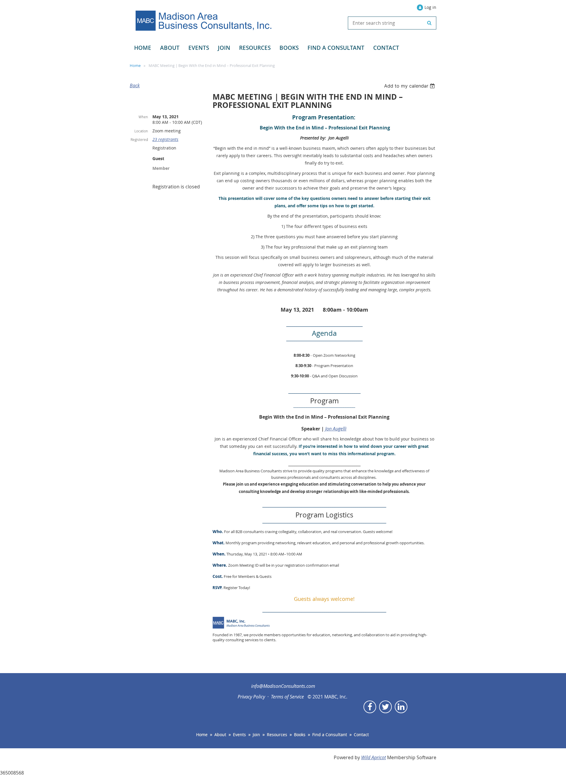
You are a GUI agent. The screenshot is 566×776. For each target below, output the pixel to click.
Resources (277, 734)
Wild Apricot (373, 757)
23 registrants (165, 139)
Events (239, 734)
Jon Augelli (335, 428)
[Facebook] (369, 707)
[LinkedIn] (401, 707)
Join (256, 734)
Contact (361, 734)
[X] (385, 707)
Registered (139, 139)
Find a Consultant (329, 734)
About (220, 734)
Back (135, 85)
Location (141, 131)
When (143, 116)
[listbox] (410, 85)
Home (135, 65)
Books (299, 734)
